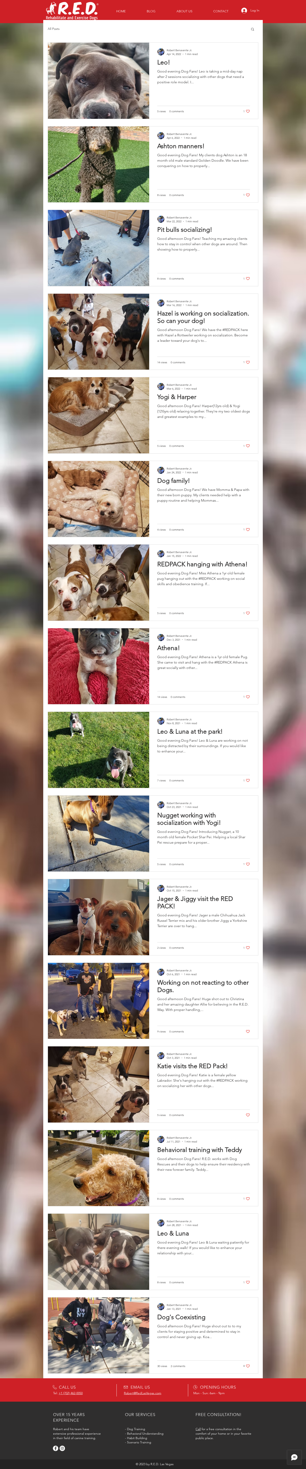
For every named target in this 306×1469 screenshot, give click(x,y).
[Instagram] (62, 1448)
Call (198, 1429)
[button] (252, 29)
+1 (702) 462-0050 (71, 1393)
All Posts (54, 29)
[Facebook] (55, 1448)
